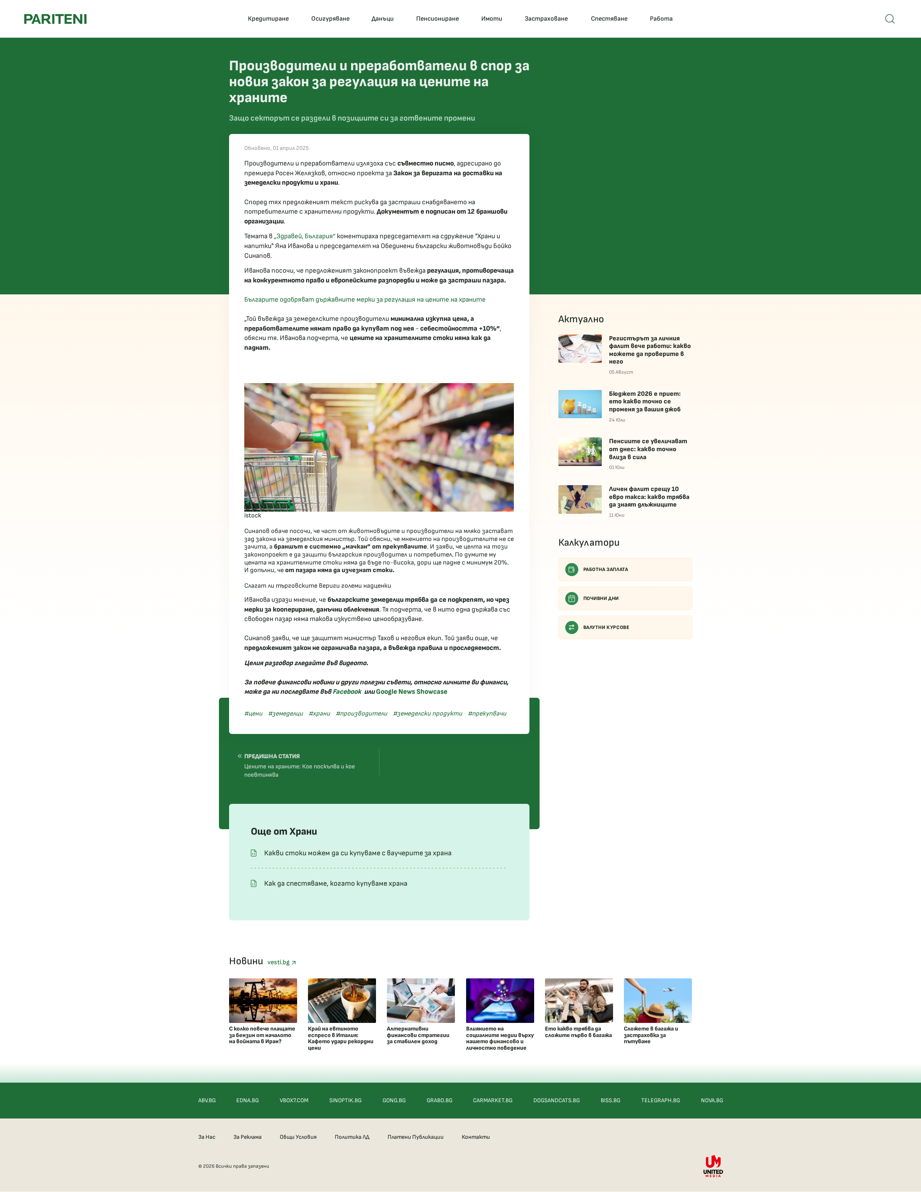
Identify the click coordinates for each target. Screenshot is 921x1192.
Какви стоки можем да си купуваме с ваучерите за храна (358, 853)
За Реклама (247, 1137)
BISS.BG (610, 1100)
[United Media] (713, 1166)
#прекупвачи (487, 713)
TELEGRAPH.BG (660, 1100)
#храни (319, 713)
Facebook (347, 692)
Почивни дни (601, 598)
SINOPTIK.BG (345, 1100)
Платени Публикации (416, 1137)
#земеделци (285, 713)
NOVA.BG (712, 1100)
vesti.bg (279, 962)
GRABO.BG (439, 1100)
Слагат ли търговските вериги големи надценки (317, 585)
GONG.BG (394, 1100)
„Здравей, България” (304, 236)
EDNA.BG (247, 1100)
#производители (361, 713)
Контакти (476, 1137)
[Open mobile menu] (889, 18)
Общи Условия (298, 1137)
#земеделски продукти (427, 713)
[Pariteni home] (55, 19)
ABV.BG (207, 1100)
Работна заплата (605, 569)
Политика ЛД (352, 1137)
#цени (253, 713)
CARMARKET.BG (492, 1100)
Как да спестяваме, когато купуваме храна (335, 883)
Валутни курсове (606, 627)
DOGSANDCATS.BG (556, 1100)
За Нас (206, 1137)
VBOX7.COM (294, 1100)
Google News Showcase (411, 692)
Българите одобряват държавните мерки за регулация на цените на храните (365, 299)
